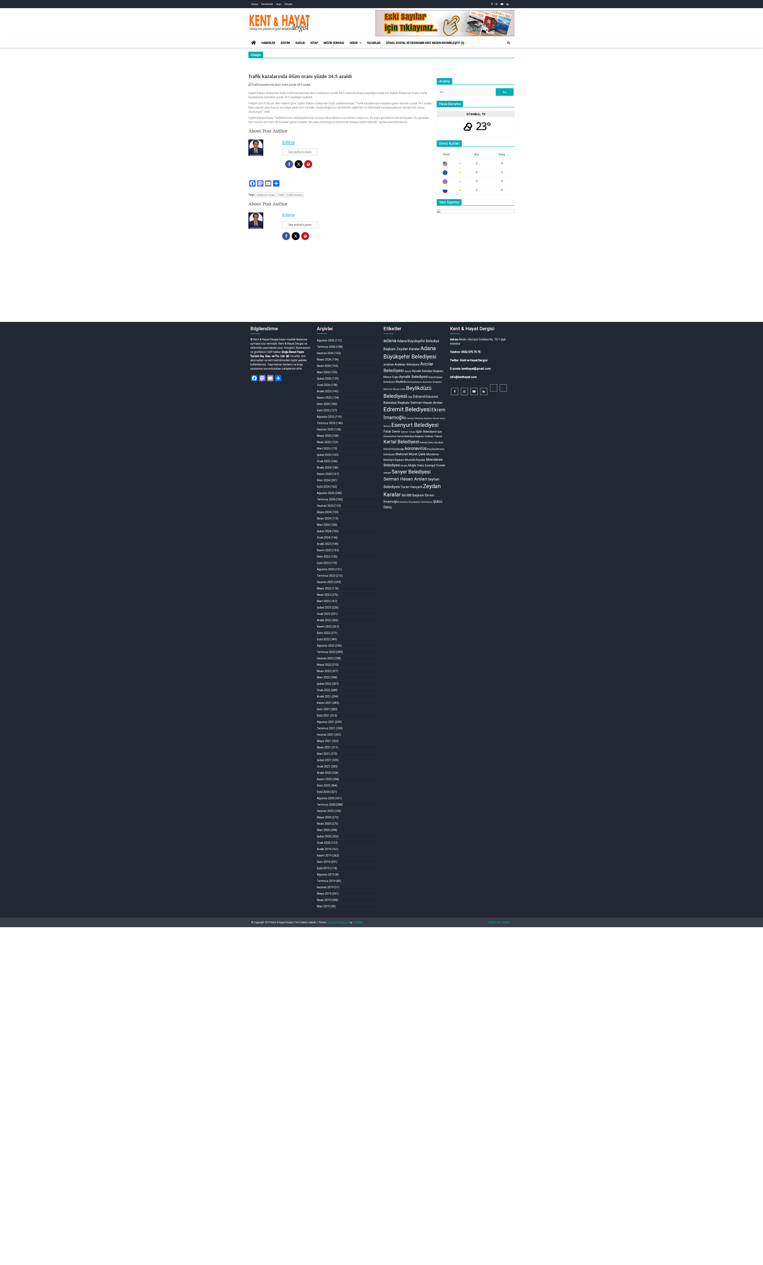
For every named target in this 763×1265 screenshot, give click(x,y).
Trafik (281, 194)
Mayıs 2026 (324, 359)
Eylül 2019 (323, 868)
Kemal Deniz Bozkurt (431, 442)
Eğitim (285, 43)
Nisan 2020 (324, 823)
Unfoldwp (358, 922)
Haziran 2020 (325, 811)
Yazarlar (374, 43)
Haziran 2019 (325, 887)
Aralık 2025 (324, 391)
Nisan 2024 (324, 518)
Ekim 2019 (323, 861)
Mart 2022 (323, 677)
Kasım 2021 (324, 702)
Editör (288, 142)
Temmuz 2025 (326, 423)
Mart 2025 (323, 448)
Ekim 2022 (323, 632)
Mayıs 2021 (324, 741)
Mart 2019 (323, 906)
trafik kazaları (295, 194)
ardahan (388, 364)
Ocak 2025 (323, 461)
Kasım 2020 (324, 779)
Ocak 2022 (323, 690)
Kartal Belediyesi (401, 442)
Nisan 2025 (324, 442)
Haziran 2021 (325, 734)
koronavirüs (416, 448)
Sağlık (300, 43)
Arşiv (279, 4)
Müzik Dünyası (334, 43)
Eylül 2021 (323, 715)
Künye (254, 4)
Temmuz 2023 (326, 575)
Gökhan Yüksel (408, 432)
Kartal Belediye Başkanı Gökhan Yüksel (419, 436)
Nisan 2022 (324, 671)
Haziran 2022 (325, 658)
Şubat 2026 (324, 378)
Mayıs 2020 (324, 817)
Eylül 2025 (323, 410)
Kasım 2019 (324, 855)
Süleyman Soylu (266, 194)
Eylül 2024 (323, 486)
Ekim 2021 (323, 709)
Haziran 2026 (325, 353)
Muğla (404, 465)
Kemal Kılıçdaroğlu (394, 448)
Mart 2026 (323, 372)
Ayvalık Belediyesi (413, 377)
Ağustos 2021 (325, 722)
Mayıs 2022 (324, 664)
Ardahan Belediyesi (407, 364)
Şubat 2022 (324, 683)
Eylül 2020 (323, 791)
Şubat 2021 (324, 760)
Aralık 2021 (324, 696)
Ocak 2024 (323, 537)
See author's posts (300, 151)
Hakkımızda (494, 922)
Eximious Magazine (338, 922)
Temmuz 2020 (326, 804)
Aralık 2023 (324, 543)
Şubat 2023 (324, 607)
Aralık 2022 (324, 620)
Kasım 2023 (324, 550)
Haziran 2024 (325, 505)
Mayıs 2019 (324, 893)
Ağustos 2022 (325, 645)
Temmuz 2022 (326, 652)
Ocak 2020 (323, 842)
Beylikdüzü (403, 382)
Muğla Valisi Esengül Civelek (426, 465)
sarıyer (387, 472)
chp (410, 396)
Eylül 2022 (323, 639)
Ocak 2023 (323, 613)
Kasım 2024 (324, 474)
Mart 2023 (323, 601)
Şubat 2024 (324, 531)
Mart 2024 (323, 524)
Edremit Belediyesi (407, 409)
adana (389, 340)
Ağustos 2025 (325, 416)
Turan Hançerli (411, 487)
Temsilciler (267, 4)
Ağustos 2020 (325, 798)
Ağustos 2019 (325, 874)
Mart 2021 (323, 753)
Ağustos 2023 (325, 569)
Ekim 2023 (323, 556)
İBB (404, 495)
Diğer (354, 43)
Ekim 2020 (323, 785)
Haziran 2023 (325, 582)
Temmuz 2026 (326, 346)
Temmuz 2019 (326, 880)
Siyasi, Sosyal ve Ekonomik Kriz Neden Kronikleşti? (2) (425, 43)
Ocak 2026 (323, 384)
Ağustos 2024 (325, 493)
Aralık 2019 (324, 849)
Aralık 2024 (324, 467)
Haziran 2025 (325, 429)
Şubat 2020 (324, 836)
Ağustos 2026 (325, 340)
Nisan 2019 (324, 900)
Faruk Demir (391, 431)
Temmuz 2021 (326, 728)
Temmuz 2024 (326, 499)
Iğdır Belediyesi (426, 431)
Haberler (268, 43)
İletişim (288, 4)
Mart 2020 (323, 830)
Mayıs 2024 (324, 512)
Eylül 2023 (323, 563)
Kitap (314, 43)
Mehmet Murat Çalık (411, 454)
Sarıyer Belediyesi (411, 472)
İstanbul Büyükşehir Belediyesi (416, 502)
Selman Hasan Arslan (405, 479)
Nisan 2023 (324, 594)
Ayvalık (408, 371)
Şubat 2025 (324, 454)
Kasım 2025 (324, 397)
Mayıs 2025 (324, 435)
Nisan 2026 (324, 365)
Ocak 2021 (323, 766)
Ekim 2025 (323, 404)
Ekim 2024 (323, 480)
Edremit (419, 396)
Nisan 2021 (324, 747)
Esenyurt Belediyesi (415, 425)
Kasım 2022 (324, 626)
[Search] (509, 43)
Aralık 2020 (324, 772)
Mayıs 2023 (324, 588)
